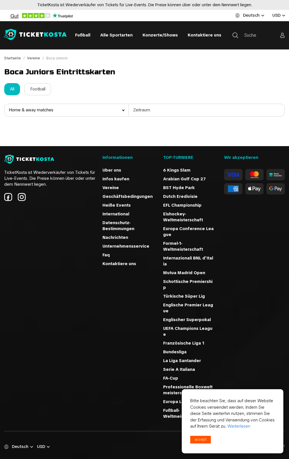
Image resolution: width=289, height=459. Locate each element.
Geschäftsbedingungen (127, 196)
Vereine (34, 58)
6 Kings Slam (177, 170)
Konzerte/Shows (160, 35)
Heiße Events (116, 205)
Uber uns (111, 170)
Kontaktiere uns (204, 35)
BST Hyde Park (179, 187)
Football (37, 89)
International (115, 214)
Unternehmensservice (125, 246)
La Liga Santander (182, 360)
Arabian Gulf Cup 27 (184, 179)
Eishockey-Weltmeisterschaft (183, 217)
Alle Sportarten (116, 35)
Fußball (82, 35)
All (12, 89)
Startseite (13, 58)
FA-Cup (170, 378)
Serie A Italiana (179, 369)
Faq (106, 255)
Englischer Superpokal (187, 319)
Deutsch (251, 15)
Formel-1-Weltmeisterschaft (183, 246)
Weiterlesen (238, 426)
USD (276, 15)
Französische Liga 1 (183, 343)
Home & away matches (31, 110)
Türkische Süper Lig (184, 296)
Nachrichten (115, 237)
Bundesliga (175, 352)
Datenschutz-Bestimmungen (118, 225)
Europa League (179, 401)
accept (201, 439)
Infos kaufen (115, 179)
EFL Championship (182, 205)
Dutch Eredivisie (180, 196)
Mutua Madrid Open (184, 273)
